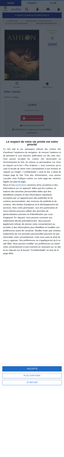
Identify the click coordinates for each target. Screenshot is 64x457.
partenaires (21, 185)
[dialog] (32, 297)
